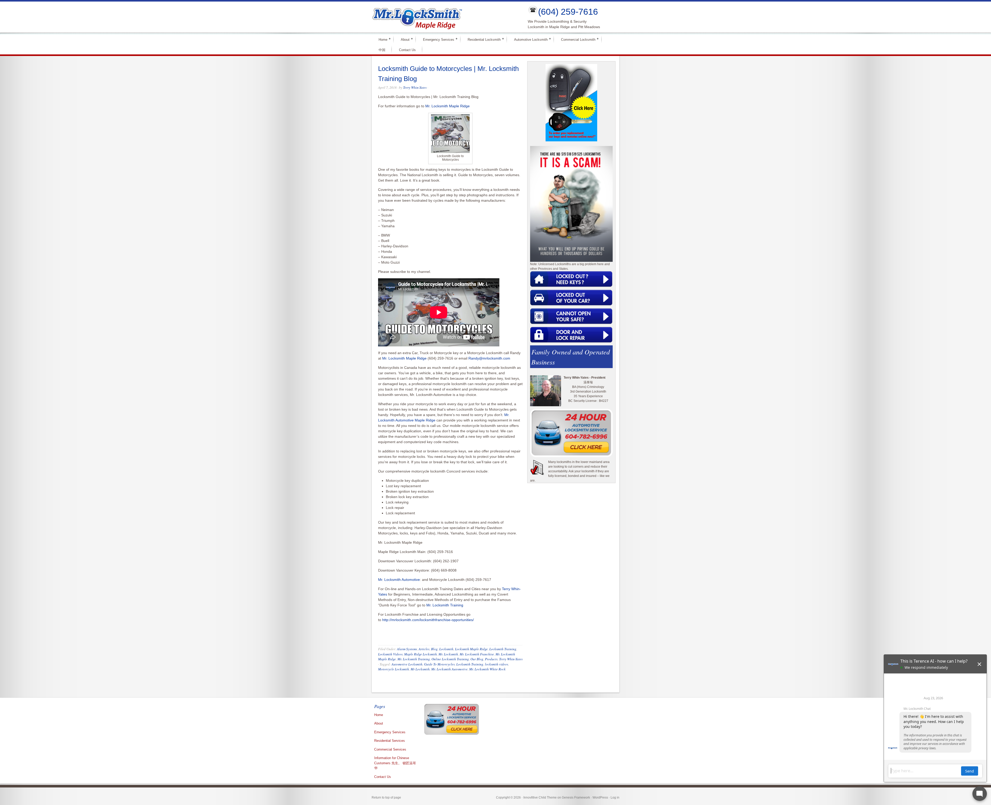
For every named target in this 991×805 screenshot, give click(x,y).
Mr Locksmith (420, 669)
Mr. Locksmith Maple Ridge (447, 106)
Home (380, 39)
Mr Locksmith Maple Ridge (445, 17)
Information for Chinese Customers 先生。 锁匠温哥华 (395, 763)
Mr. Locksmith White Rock (487, 669)
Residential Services (389, 741)
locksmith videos (496, 664)
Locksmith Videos (390, 654)
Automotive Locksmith (529, 39)
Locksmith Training (502, 649)
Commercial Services (390, 749)
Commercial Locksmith (576, 39)
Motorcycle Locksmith (393, 669)
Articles (424, 649)
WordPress (600, 797)
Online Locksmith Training (450, 659)
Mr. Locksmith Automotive (399, 580)
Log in (615, 797)
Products (491, 659)
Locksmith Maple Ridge (471, 649)
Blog (434, 649)
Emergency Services (436, 39)
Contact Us (407, 50)
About (403, 39)
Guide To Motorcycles (439, 664)
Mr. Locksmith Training (444, 605)
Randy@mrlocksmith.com (489, 358)
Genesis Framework (576, 797)
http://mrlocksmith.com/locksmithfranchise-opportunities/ (428, 620)
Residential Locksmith (482, 39)
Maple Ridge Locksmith (420, 654)
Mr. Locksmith (448, 654)
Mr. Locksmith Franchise (477, 654)
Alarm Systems (407, 649)
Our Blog (476, 659)
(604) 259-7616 (568, 12)
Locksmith (446, 649)
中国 (382, 50)
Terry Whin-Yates (415, 87)
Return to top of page (386, 797)
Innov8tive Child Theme (540, 797)
